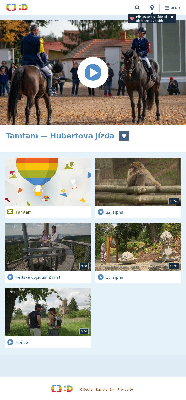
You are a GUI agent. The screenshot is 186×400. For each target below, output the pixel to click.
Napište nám (105, 389)
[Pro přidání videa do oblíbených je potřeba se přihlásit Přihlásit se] (124, 136)
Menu (175, 7)
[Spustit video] (93, 72)
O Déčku (86, 389)
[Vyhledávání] (137, 7)
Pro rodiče (125, 389)
